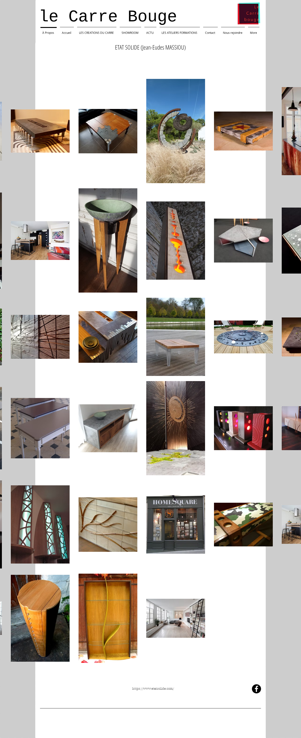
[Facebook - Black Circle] (256, 688)
